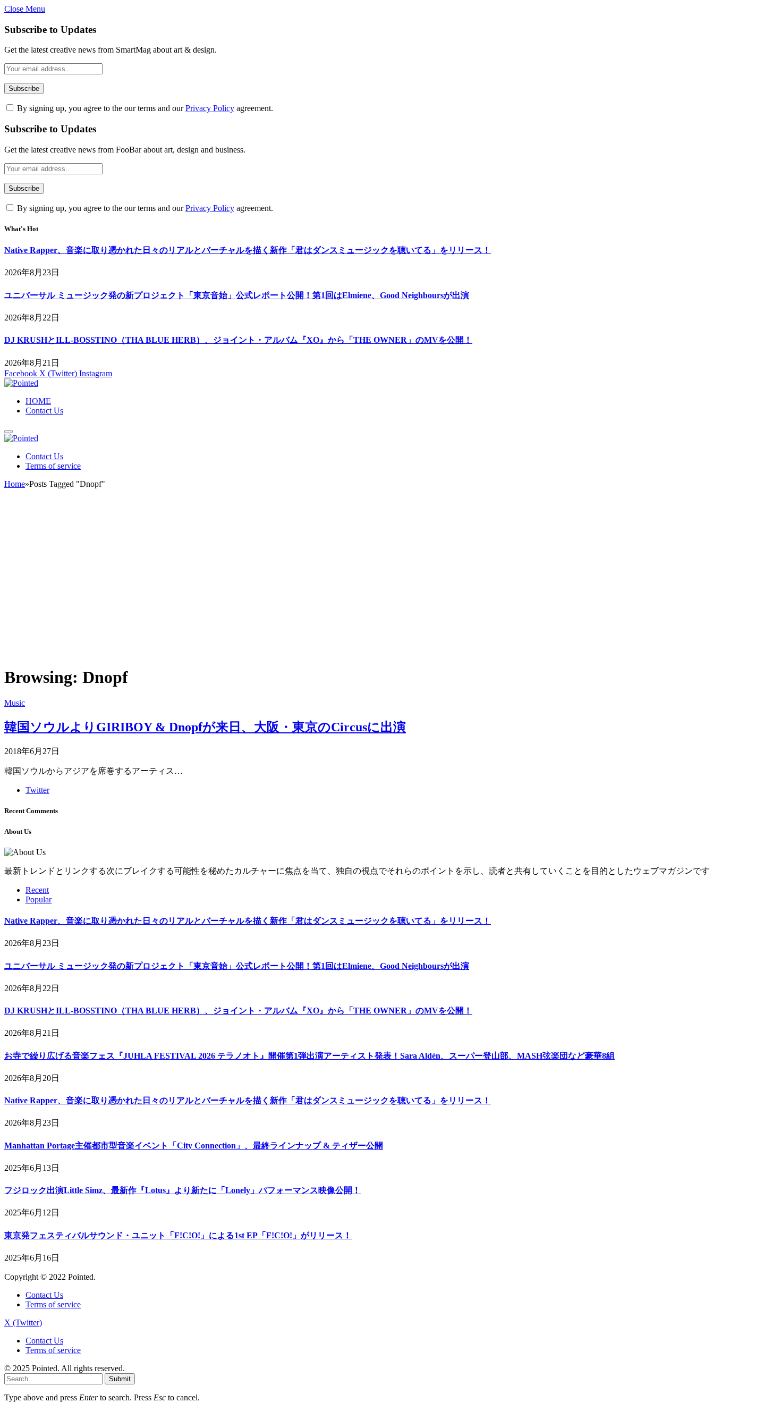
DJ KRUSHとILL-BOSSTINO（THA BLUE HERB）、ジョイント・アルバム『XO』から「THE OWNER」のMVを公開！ (238, 339)
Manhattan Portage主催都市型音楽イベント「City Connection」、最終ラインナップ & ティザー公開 (193, 1145)
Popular (39, 899)
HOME (38, 400)
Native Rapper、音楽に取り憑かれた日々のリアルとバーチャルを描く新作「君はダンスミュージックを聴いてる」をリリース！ (247, 250)
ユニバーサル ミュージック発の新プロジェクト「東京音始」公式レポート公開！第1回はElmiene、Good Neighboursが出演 (236, 295)
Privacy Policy (209, 108)
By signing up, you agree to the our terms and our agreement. (144, 108)
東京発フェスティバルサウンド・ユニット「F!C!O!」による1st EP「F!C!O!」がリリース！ (178, 1235)
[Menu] (8, 431)
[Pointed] (21, 382)
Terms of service (53, 465)
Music (14, 702)
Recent (37, 889)
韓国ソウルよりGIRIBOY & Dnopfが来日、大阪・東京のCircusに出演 (205, 727)
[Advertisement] (390, 582)
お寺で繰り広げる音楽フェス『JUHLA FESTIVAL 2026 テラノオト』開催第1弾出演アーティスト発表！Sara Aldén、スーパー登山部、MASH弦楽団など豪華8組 (309, 1055)
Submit (120, 1379)
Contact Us (44, 410)
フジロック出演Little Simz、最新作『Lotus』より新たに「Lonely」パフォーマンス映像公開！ (182, 1190)
